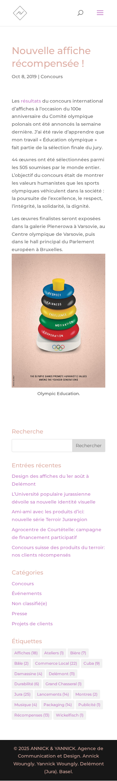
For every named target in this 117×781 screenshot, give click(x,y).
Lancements (53, 694)
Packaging (58, 704)
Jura (22, 694)
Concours (52, 76)
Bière (78, 652)
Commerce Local (56, 663)
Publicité (89, 704)
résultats (31, 101)
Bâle (21, 663)
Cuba (92, 663)
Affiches (26, 652)
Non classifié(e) (29, 603)
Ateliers (54, 652)
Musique (25, 704)
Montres (86, 694)
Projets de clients (32, 624)
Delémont (62, 673)
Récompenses (31, 715)
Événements (27, 593)
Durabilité (26, 683)
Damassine (28, 673)
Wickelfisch (70, 715)
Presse (19, 614)
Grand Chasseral (64, 683)
